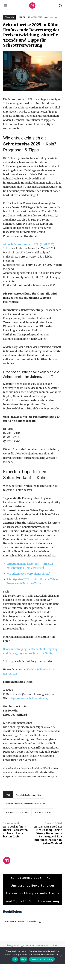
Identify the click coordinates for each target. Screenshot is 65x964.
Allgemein (9, 17)
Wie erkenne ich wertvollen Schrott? (28, 573)
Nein (23, 959)
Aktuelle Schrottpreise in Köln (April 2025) (28, 244)
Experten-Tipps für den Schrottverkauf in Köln (25, 803)
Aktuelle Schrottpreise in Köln (28, 795)
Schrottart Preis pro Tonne (17, 812)
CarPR (22, 17)
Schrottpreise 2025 (43, 812)
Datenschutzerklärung (42, 959)
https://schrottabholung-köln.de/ (28, 698)
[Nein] (61, 955)
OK (14, 959)
